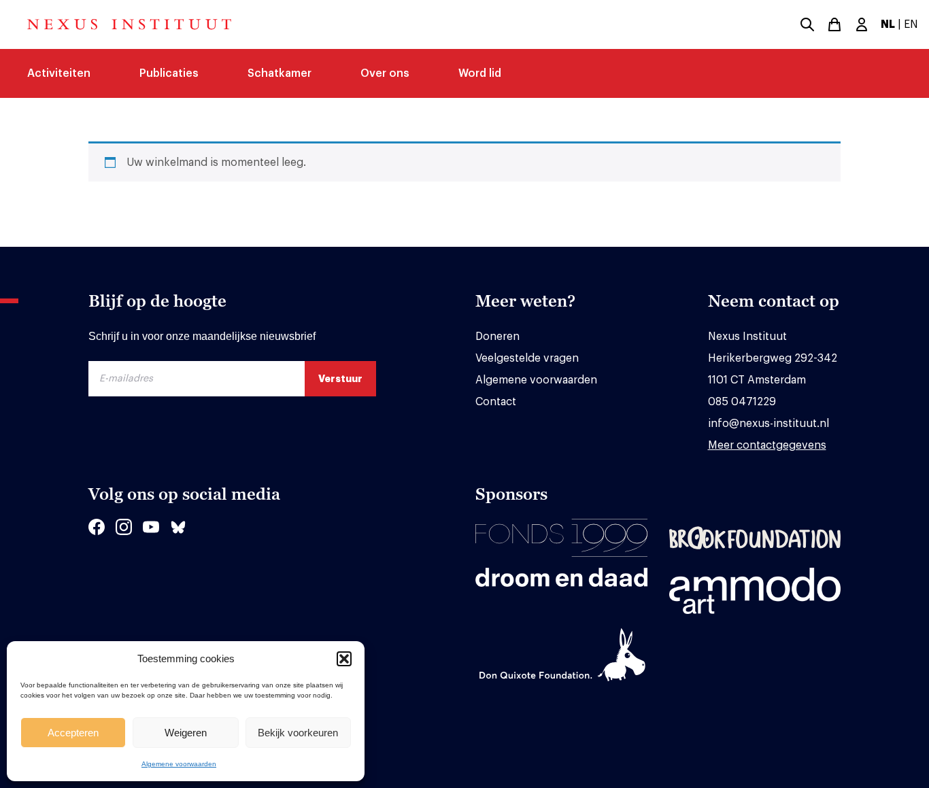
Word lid (479, 73)
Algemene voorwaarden (178, 764)
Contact (495, 401)
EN (911, 24)
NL (888, 24)
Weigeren (186, 732)
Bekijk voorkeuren (298, 732)
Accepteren (73, 732)
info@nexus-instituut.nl (768, 423)
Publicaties (169, 73)
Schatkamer (279, 73)
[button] (344, 659)
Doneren (497, 336)
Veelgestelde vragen (527, 358)
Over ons (384, 73)
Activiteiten (58, 73)
